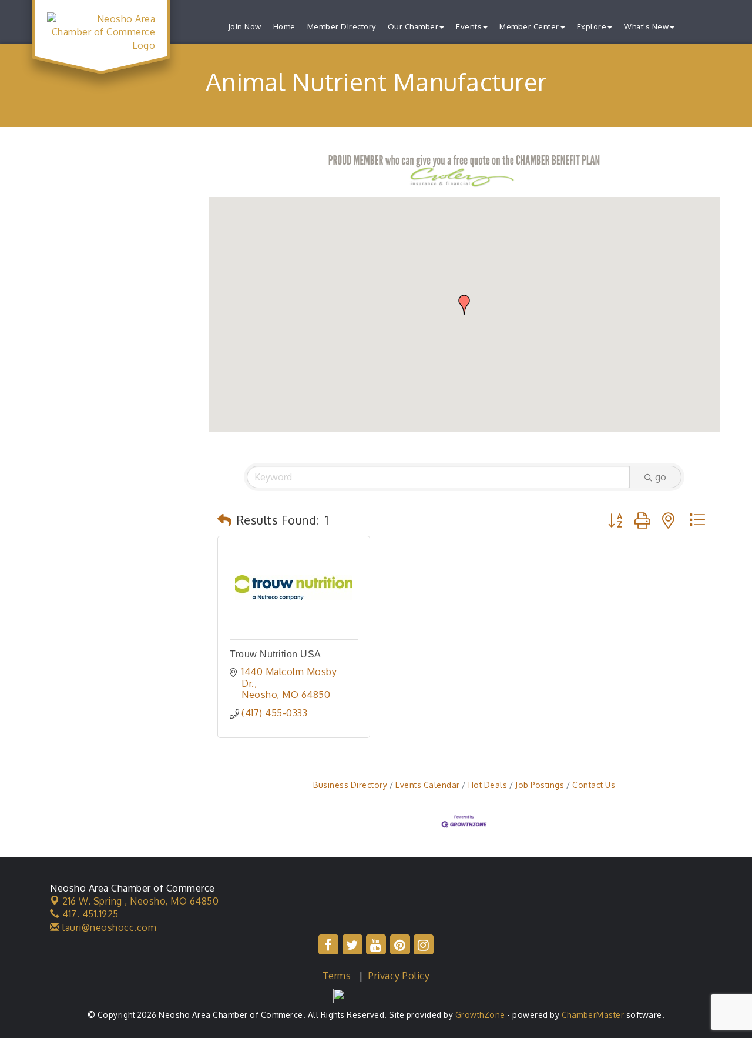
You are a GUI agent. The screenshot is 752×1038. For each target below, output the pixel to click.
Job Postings (539, 785)
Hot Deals (487, 785)
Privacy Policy (398, 976)
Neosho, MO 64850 (140, 901)
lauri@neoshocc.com (108, 927)
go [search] (660, 477)
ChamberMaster (593, 1015)
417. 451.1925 (89, 914)
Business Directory (350, 785)
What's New (646, 26)
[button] (464, 305)
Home (284, 26)
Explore (592, 26)
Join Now (244, 26)
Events (469, 26)
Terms (337, 976)
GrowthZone (480, 1015)
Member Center (529, 26)
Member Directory (341, 26)
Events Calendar (427, 785)
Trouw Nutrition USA (275, 654)
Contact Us (593, 785)
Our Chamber (413, 26)
